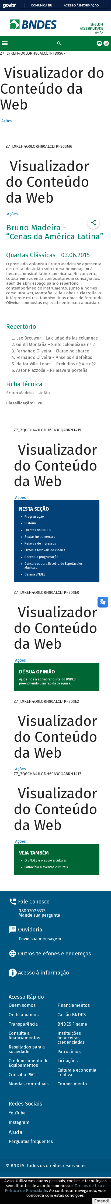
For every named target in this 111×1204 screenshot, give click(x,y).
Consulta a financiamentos (24, 1035)
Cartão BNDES (71, 1014)
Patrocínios (69, 1051)
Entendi (101, 1200)
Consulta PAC (21, 1074)
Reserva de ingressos (40, 543)
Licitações (67, 1060)
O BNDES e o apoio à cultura (45, 860)
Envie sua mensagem (40, 938)
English (97, 24)
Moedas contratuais (28, 1083)
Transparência (23, 1024)
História (30, 523)
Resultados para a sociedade (27, 1049)
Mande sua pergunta (39, 915)
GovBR (9, 5)
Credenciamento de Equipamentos (28, 1063)
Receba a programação (41, 557)
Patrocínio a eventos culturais (46, 867)
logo (33, 24)
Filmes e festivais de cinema (45, 550)
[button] (6, 120)
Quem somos (22, 1005)
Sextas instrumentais (40, 537)
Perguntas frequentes (31, 1141)
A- (101, 32)
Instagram (19, 1122)
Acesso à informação (81, 5)
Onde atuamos (24, 1014)
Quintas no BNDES (38, 530)
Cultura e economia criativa (76, 1072)
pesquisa (63, 683)
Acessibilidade (91, 28)
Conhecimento (72, 1083)
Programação (34, 516)
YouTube (17, 1112)
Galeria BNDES (35, 574)
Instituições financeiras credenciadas (71, 1038)
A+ (97, 32)
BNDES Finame (72, 1024)
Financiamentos (73, 1005)
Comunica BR (41, 5)
